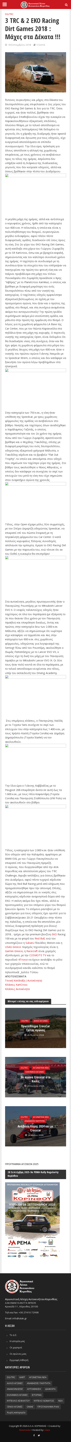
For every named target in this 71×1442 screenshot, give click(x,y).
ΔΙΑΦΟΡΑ (50, 1389)
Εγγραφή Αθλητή (19, 1360)
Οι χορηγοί (16, 1347)
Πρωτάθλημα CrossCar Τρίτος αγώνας (35, 1028)
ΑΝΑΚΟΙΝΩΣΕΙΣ (15, 1389)
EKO (55, 934)
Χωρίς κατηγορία (16, 1412)
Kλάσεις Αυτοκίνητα (17, 989)
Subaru (29, 942)
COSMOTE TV (37, 955)
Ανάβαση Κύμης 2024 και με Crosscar (35, 1128)
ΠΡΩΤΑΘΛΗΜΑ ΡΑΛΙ (48, 1406)
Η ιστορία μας (17, 1341)
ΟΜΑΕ (30, 1406)
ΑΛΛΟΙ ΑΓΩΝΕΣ (41, 1021)
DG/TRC (9, 14)
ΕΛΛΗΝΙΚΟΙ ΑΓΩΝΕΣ (34, 1072)
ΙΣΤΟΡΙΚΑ (37, 1395)
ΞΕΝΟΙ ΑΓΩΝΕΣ (15, 1406)
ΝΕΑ (60, 1400)
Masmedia (24, 1430)
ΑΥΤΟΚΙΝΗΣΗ (34, 1389)
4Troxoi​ (23, 959)
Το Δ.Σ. (13, 1335)
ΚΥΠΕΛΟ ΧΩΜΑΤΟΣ (44, 1400)
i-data (47, 1430)
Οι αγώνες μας (18, 1353)
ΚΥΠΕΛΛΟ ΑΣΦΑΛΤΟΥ (18, 1400)
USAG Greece (13, 947)
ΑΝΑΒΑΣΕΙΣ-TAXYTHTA (35, 1121)
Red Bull (40, 938)
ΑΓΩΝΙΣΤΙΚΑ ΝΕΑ (41, 1068)
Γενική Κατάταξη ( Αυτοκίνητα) (23, 980)
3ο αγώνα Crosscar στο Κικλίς (35, 1079)
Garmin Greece (14, 951)
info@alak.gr (19, 1318)
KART (22, 1377)
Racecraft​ (32, 951)
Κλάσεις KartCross (16, 984)
